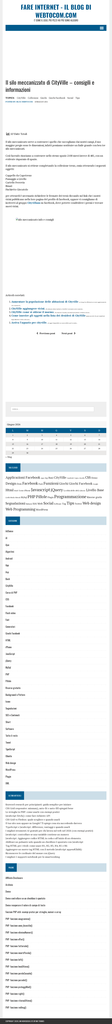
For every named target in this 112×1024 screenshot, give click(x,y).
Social (70, 97)
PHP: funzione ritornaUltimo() (19, 1000)
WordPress (42, 509)
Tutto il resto (12, 735)
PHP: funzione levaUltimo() (17, 966)
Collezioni (33, 97)
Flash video (10, 613)
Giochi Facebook (57, 97)
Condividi (70, 478)
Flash (40, 484)
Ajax (7, 545)
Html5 (16, 491)
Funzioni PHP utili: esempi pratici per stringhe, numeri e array (33, 912)
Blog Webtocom (24, 102)
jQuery (57, 489)
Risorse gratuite (13, 688)
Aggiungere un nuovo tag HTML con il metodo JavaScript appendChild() (44, 849)
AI (6, 538)
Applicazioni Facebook (23, 477)
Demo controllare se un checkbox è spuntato (25, 898)
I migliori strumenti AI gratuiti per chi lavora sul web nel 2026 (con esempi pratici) (49, 830)
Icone (21, 490)
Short (8, 722)
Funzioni (50, 483)
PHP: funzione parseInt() (16, 980)
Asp (46, 478)
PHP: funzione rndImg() (16, 1007)
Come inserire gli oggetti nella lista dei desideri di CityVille (48, 315)
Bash (8, 579)
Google (95, 484)
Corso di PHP (11, 592)
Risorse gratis (94, 497)
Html (10, 490)
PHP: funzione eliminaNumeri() (19, 932)
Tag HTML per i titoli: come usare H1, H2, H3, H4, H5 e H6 (36, 845)
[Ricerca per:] (52, 409)
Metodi (17, 497)
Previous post (47, 333)
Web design (92, 503)
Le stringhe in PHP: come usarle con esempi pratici (33, 812)
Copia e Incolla (79, 478)
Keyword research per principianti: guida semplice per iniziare (38, 804)
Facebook (30, 483)
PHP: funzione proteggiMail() (18, 987)
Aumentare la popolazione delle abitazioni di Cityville (44, 301)
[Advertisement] (56, 52)
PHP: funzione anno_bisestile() (19, 925)
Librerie (82, 490)
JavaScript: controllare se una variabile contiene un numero (37, 834)
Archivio (9, 885)
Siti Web (38, 503)
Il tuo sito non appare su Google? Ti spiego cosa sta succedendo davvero (44, 823)
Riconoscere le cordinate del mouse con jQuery (30, 853)
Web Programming (20, 509)
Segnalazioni (15, 503)
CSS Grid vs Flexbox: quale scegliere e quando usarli (33, 819)
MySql (24, 497)
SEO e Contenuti (13, 715)
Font (7, 620)
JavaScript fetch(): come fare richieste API (28, 815)
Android (9, 558)
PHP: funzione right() (15, 993)
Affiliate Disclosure (14, 878)
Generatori (10, 626)
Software (57, 504)
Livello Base (95, 490)
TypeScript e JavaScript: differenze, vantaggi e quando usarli (38, 827)
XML (7, 783)
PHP (31, 496)
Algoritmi (10, 551)
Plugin (51, 497)
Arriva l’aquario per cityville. (29, 322)
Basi (50, 477)
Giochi (43, 97)
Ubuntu (9, 756)
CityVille (21, 97)
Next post (67, 333)
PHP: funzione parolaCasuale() (19, 973)
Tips (78, 97)
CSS (88, 477)
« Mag (9, 456)
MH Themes (40, 1021)
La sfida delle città (71, 490)
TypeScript (10, 749)
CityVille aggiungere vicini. (28, 308)
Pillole (41, 496)
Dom (19, 483)
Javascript (40, 489)
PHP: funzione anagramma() (18, 919)
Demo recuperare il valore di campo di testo (25, 905)
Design (11, 483)
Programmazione (70, 496)
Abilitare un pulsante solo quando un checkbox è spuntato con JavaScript (44, 842)
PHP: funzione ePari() (15, 939)
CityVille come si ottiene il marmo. (32, 312)
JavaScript (10, 654)
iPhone (27, 490)
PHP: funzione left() (14, 959)
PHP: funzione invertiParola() (18, 953)
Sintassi (29, 504)
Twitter (78, 503)
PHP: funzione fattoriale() (17, 946)
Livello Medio (10, 497)
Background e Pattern (15, 695)
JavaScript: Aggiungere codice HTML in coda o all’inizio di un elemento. (43, 838)
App (7, 565)
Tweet (8, 742)
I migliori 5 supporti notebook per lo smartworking (33, 856)
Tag (64, 503)
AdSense (9, 531)
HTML (8, 640)
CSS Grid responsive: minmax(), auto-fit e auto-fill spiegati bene (39, 808)
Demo (94, 477)
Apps (42, 478)
